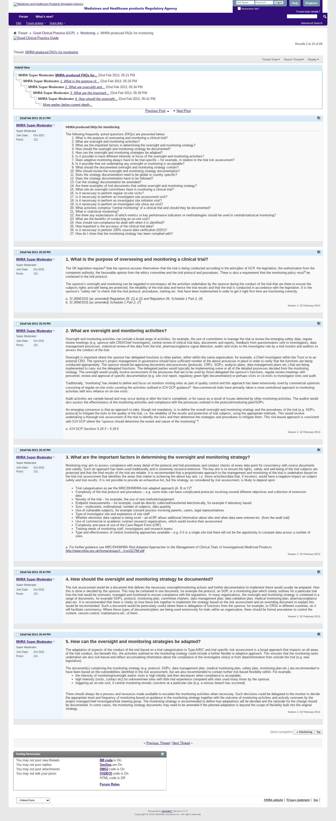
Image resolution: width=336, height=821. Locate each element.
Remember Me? (250, 8)
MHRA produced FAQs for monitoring (51, 52)
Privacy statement (298, 800)
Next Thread (181, 743)
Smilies (105, 764)
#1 (318, 117)
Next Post (184, 111)
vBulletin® (167, 811)
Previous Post (155, 111)
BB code (106, 760)
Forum (23, 16)
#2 (318, 251)
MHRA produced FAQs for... (76, 75)
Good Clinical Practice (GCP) (54, 33)
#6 (318, 634)
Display (312, 59)
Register (311, 3)
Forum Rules (110, 784)
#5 (318, 571)
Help (295, 3)
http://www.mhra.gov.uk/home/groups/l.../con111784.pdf (105, 551)
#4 (318, 449)
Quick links (56, 23)
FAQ (18, 23)
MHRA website (273, 800)
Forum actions (35, 23)
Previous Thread (158, 743)
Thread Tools (270, 59)
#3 (318, 323)
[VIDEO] (106, 773)
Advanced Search (311, 23)
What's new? (44, 16)
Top (319, 732)
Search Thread (293, 59)
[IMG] (104, 769)
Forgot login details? (308, 11)
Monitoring (87, 33)
